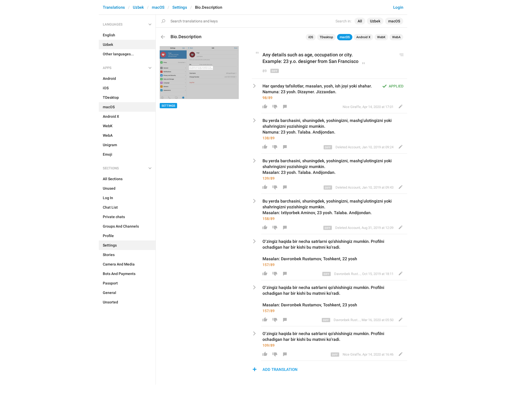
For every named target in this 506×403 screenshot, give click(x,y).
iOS (310, 37)
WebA (396, 37)
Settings (179, 7)
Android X (363, 37)
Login (398, 7)
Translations (114, 7)
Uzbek (138, 7)
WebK (381, 37)
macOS (158, 7)
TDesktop (326, 37)
